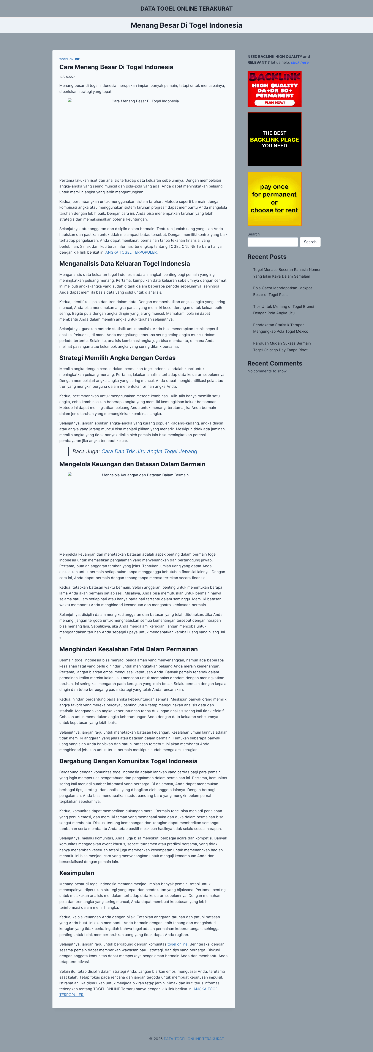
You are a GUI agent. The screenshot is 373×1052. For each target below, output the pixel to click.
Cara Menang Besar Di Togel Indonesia (116, 67)
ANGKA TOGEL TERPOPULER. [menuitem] (131, 252)
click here (300, 62)
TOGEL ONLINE (69, 59)
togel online (178, 944)
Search (254, 234)
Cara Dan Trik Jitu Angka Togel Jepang (149, 451)
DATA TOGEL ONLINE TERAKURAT (194, 1039)
